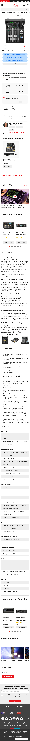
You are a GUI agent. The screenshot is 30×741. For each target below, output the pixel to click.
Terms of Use (8, 736)
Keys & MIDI (20, 12)
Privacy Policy (15, 731)
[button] (15, 252)
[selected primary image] (15, 30)
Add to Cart (7, 166)
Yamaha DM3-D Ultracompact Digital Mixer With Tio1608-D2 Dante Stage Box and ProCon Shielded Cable (10, 160)
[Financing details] (26, 97)
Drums (26, 12)
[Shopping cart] (27, 5)
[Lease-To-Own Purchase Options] (20, 102)
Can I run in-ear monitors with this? (15, 60)
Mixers (13, 16)
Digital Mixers (20, 16)
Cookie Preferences (17, 736)
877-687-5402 (22, 707)
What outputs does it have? (15, 57)
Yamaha (27, 16)
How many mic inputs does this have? (15, 54)
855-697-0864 (13, 132)
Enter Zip (21, 91)
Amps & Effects (11, 12)
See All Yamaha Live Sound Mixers (12, 175)
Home (3, 16)
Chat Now (22, 132)
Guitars (3, 12)
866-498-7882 (8, 707)
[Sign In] (24, 5)
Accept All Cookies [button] (21, 738)
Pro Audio (8, 16)
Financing (19, 715)
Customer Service (11, 715)
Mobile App (26, 715)
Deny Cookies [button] (8, 738)
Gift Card (3, 715)
